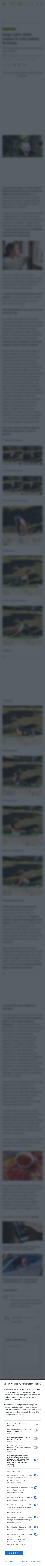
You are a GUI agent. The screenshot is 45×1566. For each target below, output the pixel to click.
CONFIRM (13, 1553)
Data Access (22, 1561)
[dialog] (22, 1472)
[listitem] (22, 1424)
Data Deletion (9, 1561)
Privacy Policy (36, 1561)
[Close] (40, 1384)
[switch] (36, 1430)
